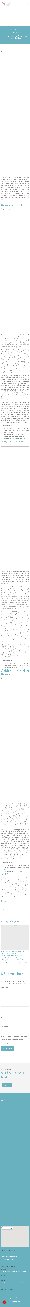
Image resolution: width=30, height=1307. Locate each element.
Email (3, 1018)
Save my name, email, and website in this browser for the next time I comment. (14, 1039)
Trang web (4, 1026)
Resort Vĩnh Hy (6, 335)
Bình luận (5, 987)
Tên (2, 1010)
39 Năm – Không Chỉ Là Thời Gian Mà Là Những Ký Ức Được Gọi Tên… (22, 955)
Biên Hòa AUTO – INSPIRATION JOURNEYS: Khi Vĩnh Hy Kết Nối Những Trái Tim (7, 955)
